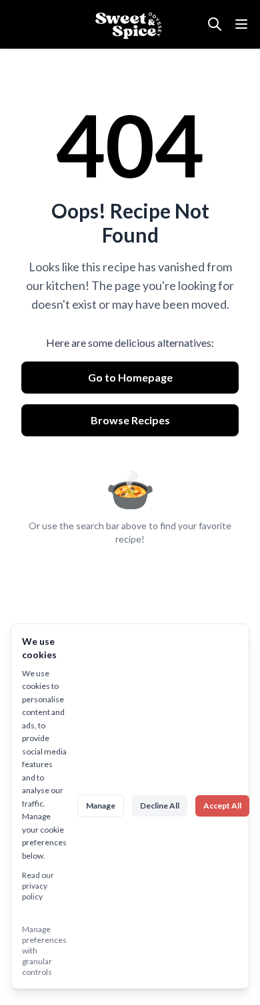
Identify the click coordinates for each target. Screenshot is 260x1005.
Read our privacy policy (38, 885)
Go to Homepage (130, 377)
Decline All (159, 806)
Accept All (222, 806)
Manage (100, 806)
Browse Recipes (130, 420)
